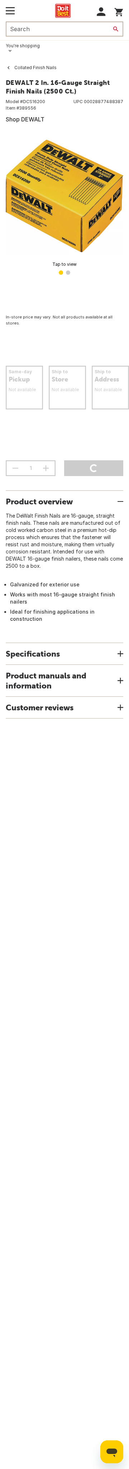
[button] (101, 11)
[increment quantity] (45, 468)
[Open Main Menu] (10, 10)
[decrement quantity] (15, 468)
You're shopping (23, 45)
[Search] (116, 29)
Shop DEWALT (25, 119)
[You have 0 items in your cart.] (118, 10)
